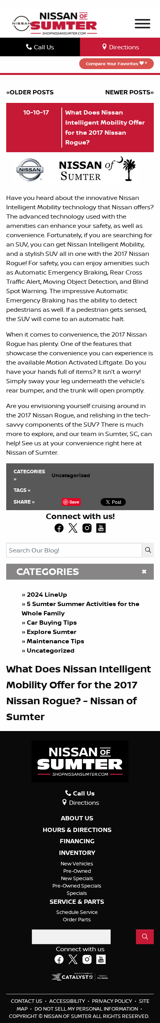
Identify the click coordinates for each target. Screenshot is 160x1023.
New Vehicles (77, 863)
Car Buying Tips (52, 622)
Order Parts (77, 919)
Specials (77, 892)
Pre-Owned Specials (76, 885)
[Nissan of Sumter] (64, 22)
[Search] (148, 550)
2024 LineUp (47, 594)
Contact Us (27, 1000)
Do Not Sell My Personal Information (87, 1008)
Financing (77, 841)
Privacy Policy (112, 1000)
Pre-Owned (77, 870)
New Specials (77, 878)
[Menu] (142, 24)
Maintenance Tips (55, 641)
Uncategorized (51, 650)
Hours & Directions (77, 830)
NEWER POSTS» (129, 92)
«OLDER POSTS (30, 92)
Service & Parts (77, 901)
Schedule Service (77, 911)
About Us (77, 818)
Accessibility (67, 1000)
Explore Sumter (52, 631)
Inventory (77, 852)
